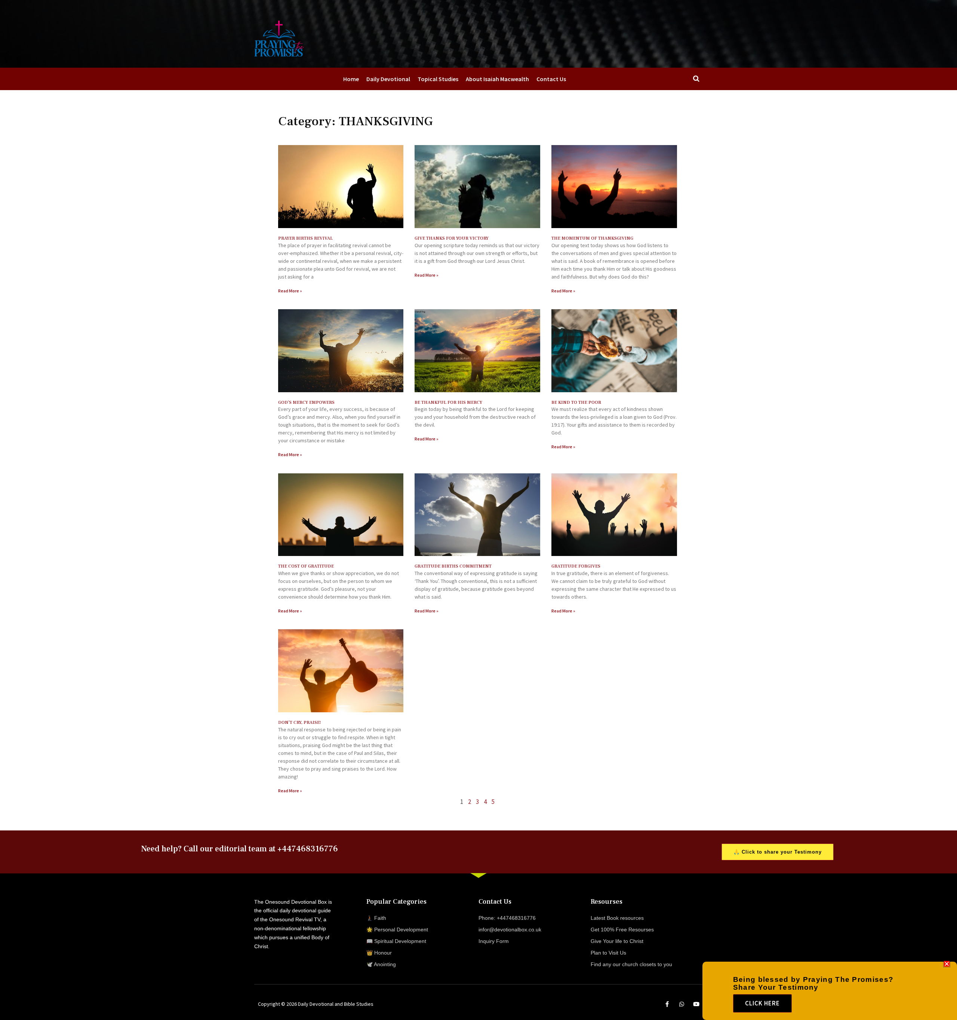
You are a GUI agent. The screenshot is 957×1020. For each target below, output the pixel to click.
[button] (947, 964)
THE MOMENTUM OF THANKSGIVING (592, 238)
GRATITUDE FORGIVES (575, 566)
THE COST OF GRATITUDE (306, 566)
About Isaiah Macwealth (497, 79)
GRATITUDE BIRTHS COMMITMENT (453, 566)
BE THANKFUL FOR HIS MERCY (448, 402)
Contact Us (551, 79)
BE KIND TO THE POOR (576, 402)
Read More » (290, 291)
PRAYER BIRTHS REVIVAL (305, 238)
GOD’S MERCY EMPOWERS (306, 402)
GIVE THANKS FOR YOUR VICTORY (452, 238)
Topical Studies (438, 79)
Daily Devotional (388, 79)
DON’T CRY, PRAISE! (299, 722)
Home (351, 79)
